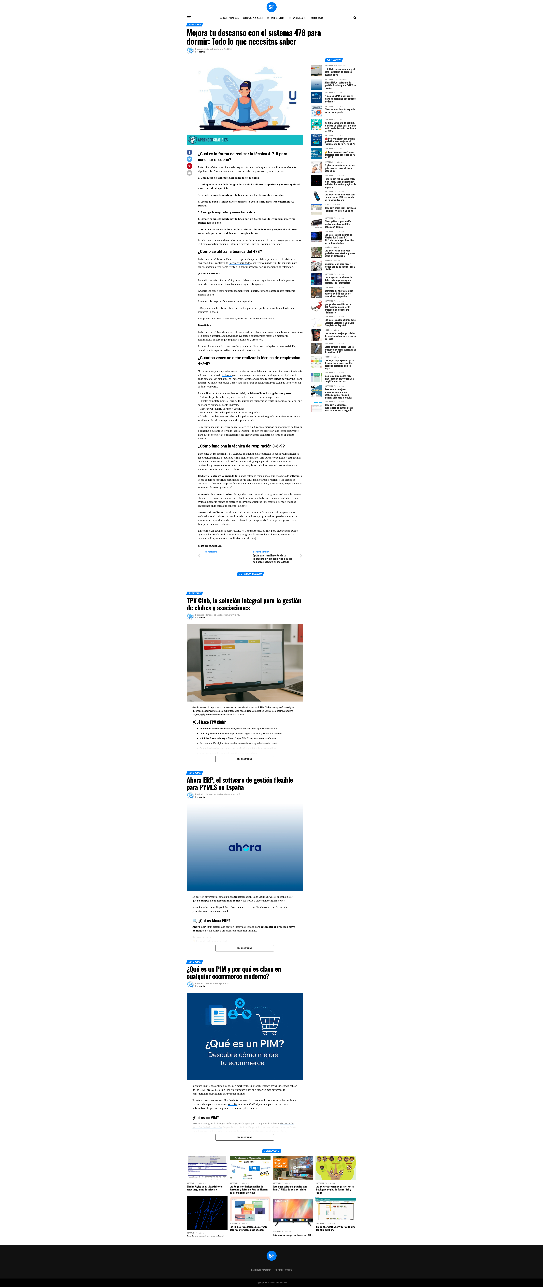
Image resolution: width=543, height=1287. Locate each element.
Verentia (232, 1104)
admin (202, 52)
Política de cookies (283, 1270)
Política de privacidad (261, 1270)
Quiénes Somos (317, 17)
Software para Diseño (229, 17)
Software (227, 375)
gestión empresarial (207, 896)
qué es (218, 1089)
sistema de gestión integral (228, 926)
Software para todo (276, 17)
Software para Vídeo (297, 17)
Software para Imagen (253, 17)
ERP (290, 896)
